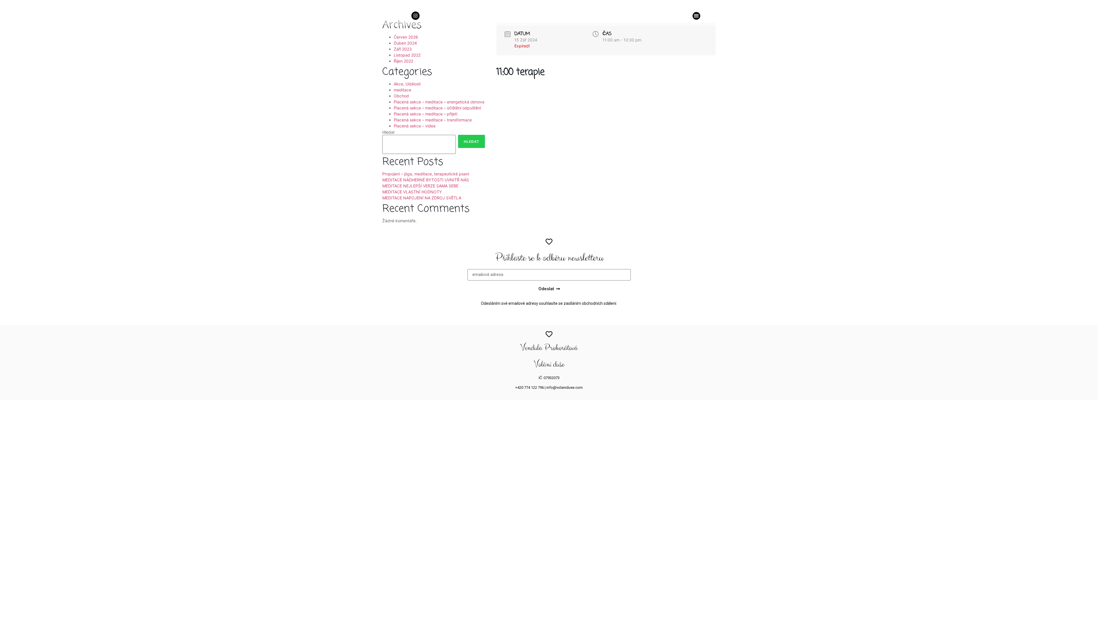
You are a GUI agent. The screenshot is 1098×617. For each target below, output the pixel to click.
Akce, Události (407, 83)
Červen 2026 (406, 37)
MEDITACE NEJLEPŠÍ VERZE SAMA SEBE (420, 185)
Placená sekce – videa (414, 125)
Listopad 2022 (407, 55)
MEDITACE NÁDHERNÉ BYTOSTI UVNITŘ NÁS (425, 179)
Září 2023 (403, 49)
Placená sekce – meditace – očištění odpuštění (437, 107)
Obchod (401, 95)
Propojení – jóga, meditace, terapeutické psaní (425, 173)
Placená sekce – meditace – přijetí (425, 113)
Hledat (388, 132)
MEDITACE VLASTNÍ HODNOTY (412, 191)
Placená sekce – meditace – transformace (433, 119)
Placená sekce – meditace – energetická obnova (439, 101)
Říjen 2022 (403, 61)
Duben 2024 (405, 43)
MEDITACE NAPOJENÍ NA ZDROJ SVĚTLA (421, 197)
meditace (402, 89)
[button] (696, 16)
